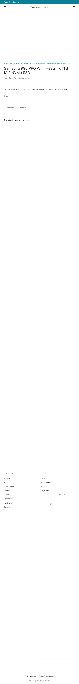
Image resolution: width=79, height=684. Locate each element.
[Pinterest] (16, 96)
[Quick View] (19, 280)
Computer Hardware (37, 89)
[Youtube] (66, 664)
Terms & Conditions (48, 487)
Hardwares (8, 503)
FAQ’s (43, 478)
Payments (45, 491)
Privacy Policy (46, 482)
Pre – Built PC (9, 487)
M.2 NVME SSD (26, 63)
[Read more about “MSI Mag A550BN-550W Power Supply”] (14, 280)
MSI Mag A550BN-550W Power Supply (13, 288)
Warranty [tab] (10, 108)
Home (6, 63)
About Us (7, 2)
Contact (7, 491)
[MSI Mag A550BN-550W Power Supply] (15, 208)
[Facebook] (10, 96)
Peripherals (8, 499)
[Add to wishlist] (10, 280)
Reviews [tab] (24, 107)
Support (16, 2)
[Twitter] (53, 664)
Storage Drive (14, 63)
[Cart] (74, 7)
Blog (6, 482)
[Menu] (5, 7)
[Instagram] (58, 664)
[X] (13, 96)
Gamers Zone (9, 507)
